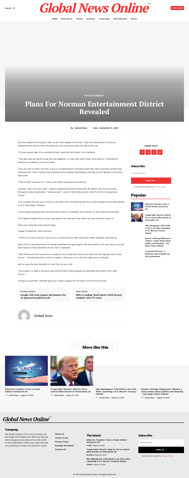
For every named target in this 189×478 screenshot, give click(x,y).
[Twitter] (148, 152)
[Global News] (24, 315)
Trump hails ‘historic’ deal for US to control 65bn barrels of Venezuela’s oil (158, 217)
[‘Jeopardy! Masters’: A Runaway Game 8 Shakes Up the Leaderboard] (137, 254)
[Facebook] (142, 152)
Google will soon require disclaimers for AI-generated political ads (43, 296)
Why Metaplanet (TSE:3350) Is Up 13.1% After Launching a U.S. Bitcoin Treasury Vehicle (157, 229)
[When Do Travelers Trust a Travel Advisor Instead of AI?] (137, 206)
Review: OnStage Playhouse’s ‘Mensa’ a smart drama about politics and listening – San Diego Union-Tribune (158, 242)
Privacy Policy (159, 187)
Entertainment (94, 96)
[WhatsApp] (160, 152)
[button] (10, 8)
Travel (89, 445)
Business (90, 455)
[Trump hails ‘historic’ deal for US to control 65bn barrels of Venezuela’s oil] (137, 217)
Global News (81, 128)
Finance (90, 464)
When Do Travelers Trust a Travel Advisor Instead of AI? (157, 206)
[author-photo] (6, 395)
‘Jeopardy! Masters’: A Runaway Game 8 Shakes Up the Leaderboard (157, 253)
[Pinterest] (154, 152)
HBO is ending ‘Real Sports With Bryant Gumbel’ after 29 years (99, 296)
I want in (149, 181)
